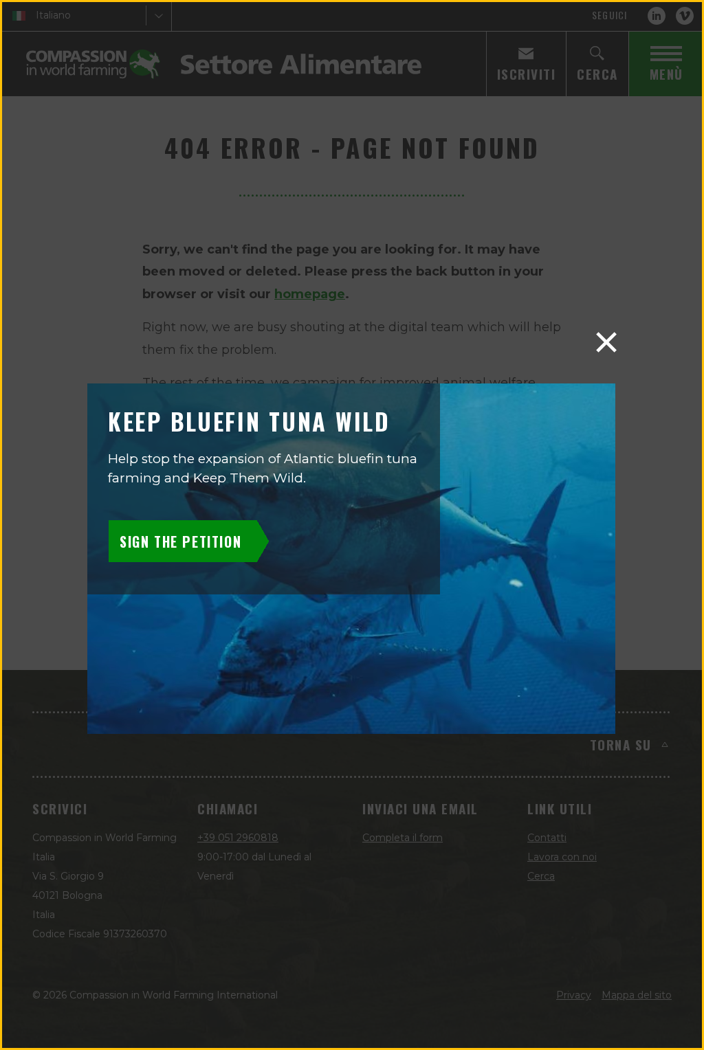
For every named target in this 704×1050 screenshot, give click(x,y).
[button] (606, 342)
